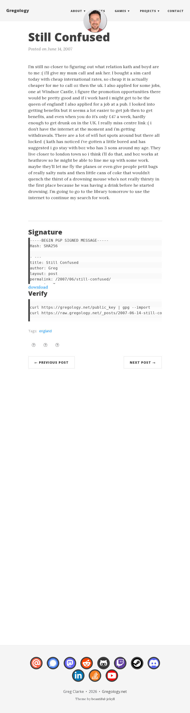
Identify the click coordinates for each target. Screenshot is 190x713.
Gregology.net (114, 691)
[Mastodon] (70, 666)
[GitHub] (103, 666)
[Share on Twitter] (33, 345)
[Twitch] (120, 666)
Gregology (17, 10)
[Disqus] (95, 442)
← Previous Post (51, 362)
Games (120, 11)
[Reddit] (87, 666)
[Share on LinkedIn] (57, 345)
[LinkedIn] (78, 678)
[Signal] (53, 666)
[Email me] (36, 666)
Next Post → (143, 362)
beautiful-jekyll (103, 699)
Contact (176, 11)
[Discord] (154, 666)
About (76, 11)
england (45, 331)
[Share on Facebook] (45, 345)
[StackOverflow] (95, 678)
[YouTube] (112, 678)
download (38, 287)
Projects (148, 11)
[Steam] (137, 666)
